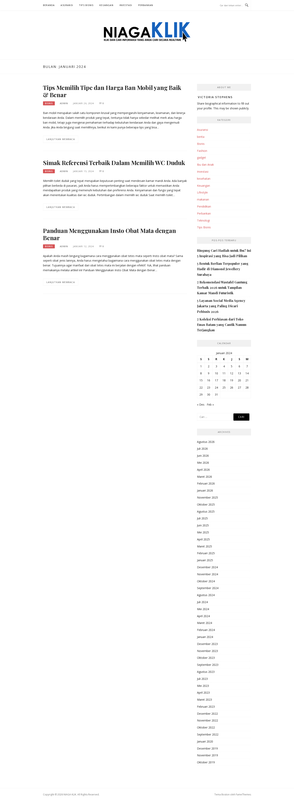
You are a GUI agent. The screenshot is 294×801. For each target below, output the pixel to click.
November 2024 (207, 574)
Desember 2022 (207, 713)
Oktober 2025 (206, 504)
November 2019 (207, 755)
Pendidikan (204, 206)
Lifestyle (202, 192)
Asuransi (67, 5)
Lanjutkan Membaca (60, 139)
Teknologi (203, 220)
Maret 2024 (204, 623)
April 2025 (203, 539)
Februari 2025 (206, 553)
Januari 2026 (205, 490)
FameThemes (243, 794)
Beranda (49, 5)
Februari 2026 (206, 483)
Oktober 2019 (206, 762)
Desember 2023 (207, 644)
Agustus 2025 (206, 511)
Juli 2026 (202, 448)
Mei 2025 (203, 532)
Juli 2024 (202, 602)
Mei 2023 (203, 686)
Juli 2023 (202, 679)
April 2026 (203, 470)
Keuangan (106, 5)
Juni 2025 (203, 525)
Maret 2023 (204, 699)
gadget (201, 157)
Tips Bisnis (86, 5)
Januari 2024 (205, 637)
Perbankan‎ (145, 5)
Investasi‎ (125, 5)
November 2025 (207, 497)
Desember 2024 (207, 567)
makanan (203, 199)
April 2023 (203, 692)
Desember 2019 (207, 748)
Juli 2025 (202, 518)
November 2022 (207, 720)
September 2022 (207, 734)
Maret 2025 (204, 546)
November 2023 (207, 651)
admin (64, 103)
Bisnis (49, 103)
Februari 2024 (206, 630)
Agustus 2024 (206, 595)
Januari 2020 (205, 741)
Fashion (202, 151)
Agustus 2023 (206, 672)
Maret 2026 (204, 477)
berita (200, 137)
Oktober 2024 (206, 581)
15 (201, 380)
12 (231, 373)
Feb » (210, 404)
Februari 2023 (206, 706)
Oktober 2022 (206, 727)
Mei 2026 (203, 462)
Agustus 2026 (206, 442)
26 (231, 387)
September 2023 (207, 665)
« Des (200, 404)
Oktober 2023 (206, 658)
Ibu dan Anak (205, 164)
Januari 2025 (205, 560)
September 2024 (207, 588)
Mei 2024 (203, 609)
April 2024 (203, 616)
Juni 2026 (203, 455)
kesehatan (203, 178)
